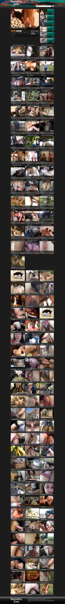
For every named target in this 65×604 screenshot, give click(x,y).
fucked (43, 178)
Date (32, 6)
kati (41, 163)
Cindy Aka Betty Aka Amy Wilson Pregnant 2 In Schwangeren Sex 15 (50, 39)
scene (29, 208)
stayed (13, 73)
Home (14, 6)
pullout (43, 253)
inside (45, 148)
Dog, (14, 33)
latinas (13, 253)
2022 (15, 148)
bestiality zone (16, 2)
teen (41, 133)
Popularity (26, 6)
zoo (29, 58)
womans (43, 103)
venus (29, 118)
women (14, 178)
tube (29, 238)
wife (29, 253)
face (27, 163)
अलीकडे (27, 178)
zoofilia (43, 133)
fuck (14, 103)
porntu (42, 88)
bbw (12, 178)
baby (30, 193)
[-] (38, 33)
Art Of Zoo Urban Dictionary (49, 27)
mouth (42, 208)
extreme (29, 133)
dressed (15, 73)
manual (29, 148)
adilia (13, 238)
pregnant (43, 163)
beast (31, 118)
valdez (27, 118)
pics (12, 163)
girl (41, 58)
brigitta (42, 238)
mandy (42, 118)
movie (15, 133)
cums (46, 208)
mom (14, 118)
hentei (13, 88)
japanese (28, 253)
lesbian (14, 208)
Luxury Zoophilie (49, 9)
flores (43, 118)
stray (44, 193)
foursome (46, 163)
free (27, 238)
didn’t (28, 193)
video (45, 118)
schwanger (44, 238)
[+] (36, 33)
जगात (29, 223)
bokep (13, 103)
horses (29, 73)
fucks (42, 58)
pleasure (17, 208)
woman (27, 73)
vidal (29, 103)
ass (45, 103)
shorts (17, 73)
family (44, 58)
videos (14, 34)
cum (29, 88)
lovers (30, 148)
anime (28, 58)
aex (12, 223)
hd (41, 73)
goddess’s (29, 163)
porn (14, 88)
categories (20, 6)
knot (12, 193)
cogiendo (31, 103)
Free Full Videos (49, 32)
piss (31, 163)
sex (12, 118)
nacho (27, 103)
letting (42, 148)
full (44, 73)
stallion (27, 208)
